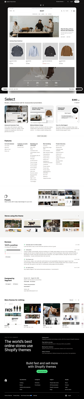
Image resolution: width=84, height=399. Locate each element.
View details (26, 281)
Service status (68, 389)
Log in (71, 1)
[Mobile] (43, 5)
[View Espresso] (44, 198)
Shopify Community (54, 387)
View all (71, 300)
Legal (66, 387)
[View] (13, 225)
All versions (32, 281)
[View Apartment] (58, 198)
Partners (67, 385)
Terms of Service (8, 395)
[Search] (68, 2)
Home (21, 389)
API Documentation (54, 385)
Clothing (21, 382)
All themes (15, 284)
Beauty (21, 385)
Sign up (76, 1)
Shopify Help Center (54, 382)
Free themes (37, 385)
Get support (8, 284)
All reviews (8, 256)
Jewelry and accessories (25, 387)
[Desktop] (41, 5)
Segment (77, 102)
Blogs (51, 389)
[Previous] (76, 216)
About (66, 382)
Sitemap (35, 395)
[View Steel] (51, 198)
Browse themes (59, 1)
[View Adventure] (65, 198)
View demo (71, 89)
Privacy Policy (16, 395)
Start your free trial (42, 371)
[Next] (78, 216)
